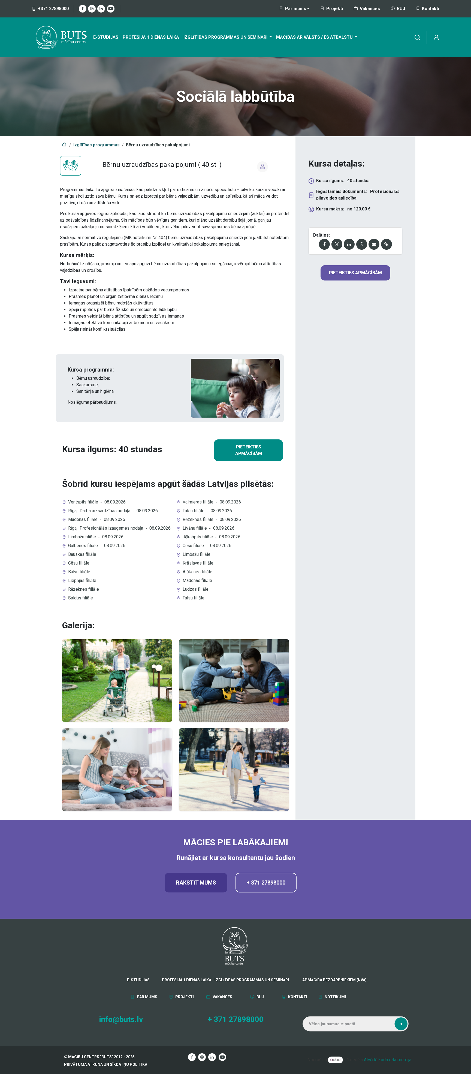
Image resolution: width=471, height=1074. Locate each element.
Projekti (334, 8)
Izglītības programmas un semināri (252, 980)
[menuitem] (105, 37)
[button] (400, 1023)
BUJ (401, 8)
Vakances (370, 8)
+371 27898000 (53, 8)
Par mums (146, 997)
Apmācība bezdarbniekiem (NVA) (317, 980)
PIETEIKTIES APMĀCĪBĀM (248, 450)
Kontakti (430, 8)
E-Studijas (138, 980)
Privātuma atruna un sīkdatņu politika (105, 1064)
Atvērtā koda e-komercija (387, 1059)
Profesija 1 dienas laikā (186, 980)
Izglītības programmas (96, 144)
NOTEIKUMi (335, 997)
